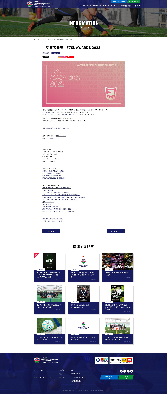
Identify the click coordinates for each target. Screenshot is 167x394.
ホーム (35, 39)
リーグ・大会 (115, 6)
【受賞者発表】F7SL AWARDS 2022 (55, 128)
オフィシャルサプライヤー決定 (52, 192)
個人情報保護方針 (77, 381)
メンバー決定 (46, 204)
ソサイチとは (86, 6)
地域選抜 (124, 6)
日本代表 (106, 6)
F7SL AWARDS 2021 (53, 138)
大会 (60, 374)
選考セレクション (48, 202)
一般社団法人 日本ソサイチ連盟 (52, 221)
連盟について (97, 6)
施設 (129, 6)
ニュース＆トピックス (78, 377)
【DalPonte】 (66, 192)
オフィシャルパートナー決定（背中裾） (54, 195)
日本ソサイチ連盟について (42, 377)
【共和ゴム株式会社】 (73, 195)
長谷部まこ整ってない (68, 114)
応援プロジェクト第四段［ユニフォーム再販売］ (58, 211)
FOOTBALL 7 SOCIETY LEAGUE (52, 219)
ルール (36, 374)
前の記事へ (51, 231)
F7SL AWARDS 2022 (48, 112)
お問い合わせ (75, 374)
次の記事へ (115, 231)
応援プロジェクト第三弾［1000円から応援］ (57, 209)
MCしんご (54, 114)
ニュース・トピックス (45, 39)
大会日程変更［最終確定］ (51, 206)
